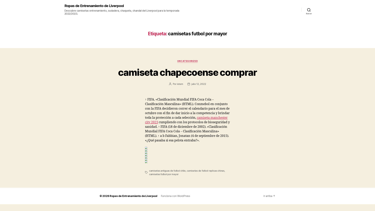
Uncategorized (187, 61)
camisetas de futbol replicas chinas (205, 170)
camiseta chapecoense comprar (187, 72)
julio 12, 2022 (198, 83)
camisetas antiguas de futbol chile (167, 170)
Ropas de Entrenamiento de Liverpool (94, 6)
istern (180, 83)
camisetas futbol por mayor (164, 174)
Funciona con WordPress (175, 196)
